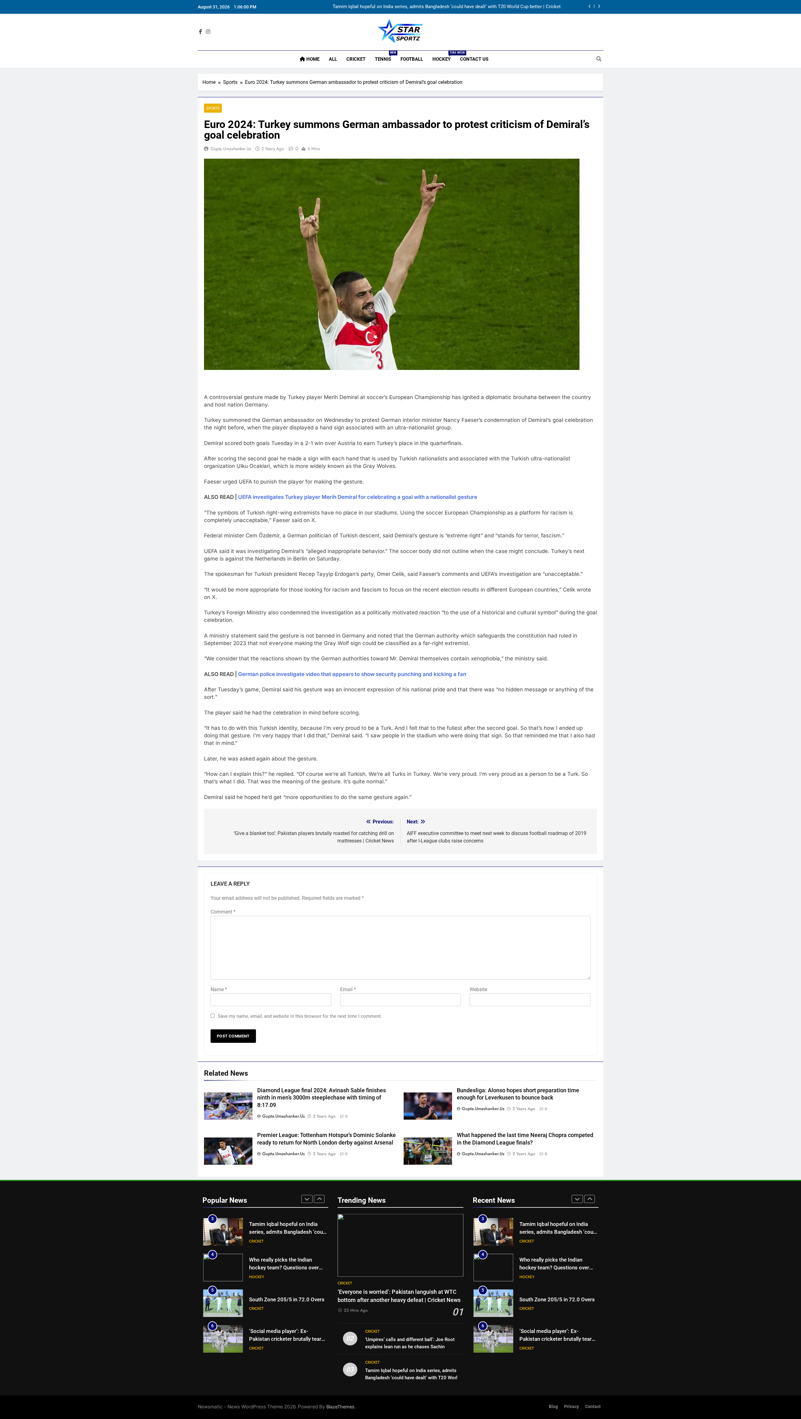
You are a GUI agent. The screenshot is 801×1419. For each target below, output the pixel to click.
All (333, 59)
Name (219, 989)
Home (312, 59)
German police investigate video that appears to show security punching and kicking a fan (352, 674)
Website (478, 989)
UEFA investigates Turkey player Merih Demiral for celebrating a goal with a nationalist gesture (357, 497)
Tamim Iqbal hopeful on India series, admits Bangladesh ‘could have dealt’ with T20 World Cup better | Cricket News (447, 6)
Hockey (443, 56)
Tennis (385, 56)
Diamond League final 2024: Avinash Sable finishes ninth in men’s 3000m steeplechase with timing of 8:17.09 (321, 1098)
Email (348, 989)
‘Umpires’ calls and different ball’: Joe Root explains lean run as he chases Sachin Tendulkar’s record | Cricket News (410, 1347)
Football (411, 59)
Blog (553, 1406)
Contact (593, 1406)
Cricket (355, 59)
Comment (223, 912)
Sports (213, 108)
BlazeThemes (340, 1406)
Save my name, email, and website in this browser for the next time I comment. (300, 1016)
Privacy (571, 1406)
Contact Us (474, 59)
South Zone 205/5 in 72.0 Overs (286, 1300)
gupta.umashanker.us (231, 149)
